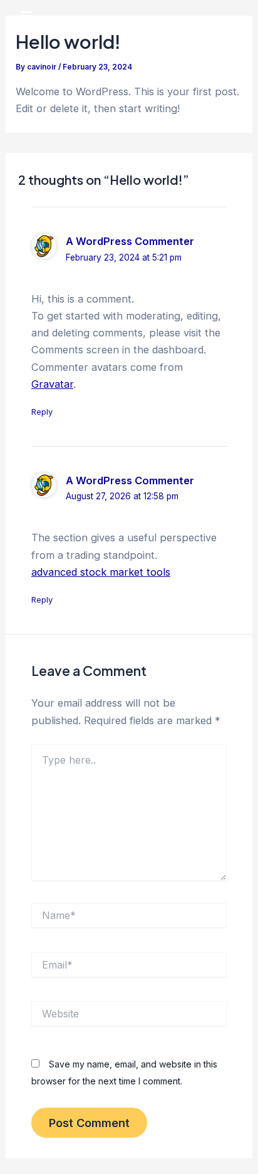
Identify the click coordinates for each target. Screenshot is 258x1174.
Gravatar (52, 384)
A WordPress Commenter (130, 241)
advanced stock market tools (100, 572)
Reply (42, 412)
